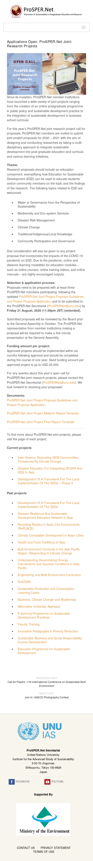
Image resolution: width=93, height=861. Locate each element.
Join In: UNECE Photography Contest (47, 695)
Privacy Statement (56, 848)
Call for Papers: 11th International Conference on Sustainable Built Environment (47, 681)
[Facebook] (12, 782)
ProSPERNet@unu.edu (64, 306)
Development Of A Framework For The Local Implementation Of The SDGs (48, 505)
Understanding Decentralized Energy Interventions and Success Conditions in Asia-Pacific (49, 564)
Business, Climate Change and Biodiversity (47, 599)
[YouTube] (47, 782)
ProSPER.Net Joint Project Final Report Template (40, 422)
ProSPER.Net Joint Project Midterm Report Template (43, 413)
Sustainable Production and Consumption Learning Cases (46, 590)
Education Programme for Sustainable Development (44, 651)
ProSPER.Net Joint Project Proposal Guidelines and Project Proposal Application (45, 298)
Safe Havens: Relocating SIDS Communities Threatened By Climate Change (48, 459)
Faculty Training (29, 624)
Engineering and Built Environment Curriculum (49, 575)
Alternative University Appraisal (39, 606)
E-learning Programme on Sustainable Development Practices (44, 615)
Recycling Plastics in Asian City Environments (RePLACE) (49, 526)
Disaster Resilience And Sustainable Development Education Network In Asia (45, 515)
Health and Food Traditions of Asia (41, 542)
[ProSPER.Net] (46, 11)
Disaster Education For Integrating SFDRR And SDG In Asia (50, 470)
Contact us (26, 848)
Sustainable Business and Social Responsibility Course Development (50, 640)
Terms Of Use (44, 852)
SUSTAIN (24, 581)
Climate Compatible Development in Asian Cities (51, 535)
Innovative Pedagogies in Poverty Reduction (48, 631)
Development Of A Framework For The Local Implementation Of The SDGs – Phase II (48, 481)
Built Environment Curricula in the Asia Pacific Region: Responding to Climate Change (49, 551)
